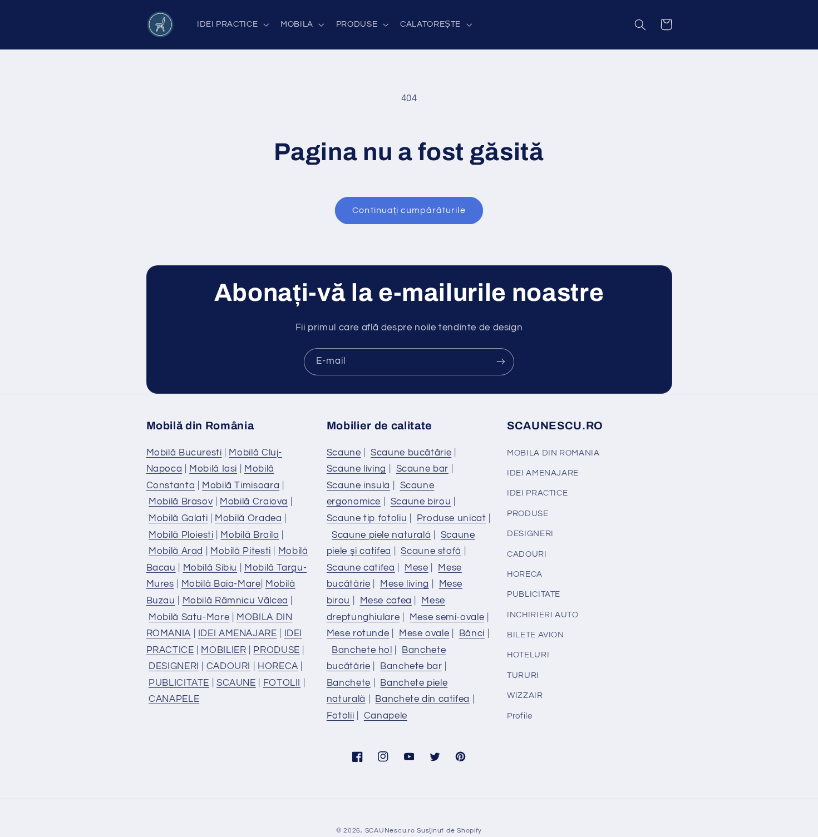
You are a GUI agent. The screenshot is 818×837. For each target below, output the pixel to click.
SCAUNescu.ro (390, 831)
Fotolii (340, 716)
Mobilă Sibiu (210, 568)
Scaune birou (421, 502)
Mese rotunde (358, 633)
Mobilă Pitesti (240, 551)
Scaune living (356, 469)
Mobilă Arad (176, 551)
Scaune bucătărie (411, 453)
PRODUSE (276, 650)
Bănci (472, 633)
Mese (416, 568)
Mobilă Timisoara (240, 486)
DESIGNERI (174, 666)
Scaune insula (358, 486)
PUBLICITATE (179, 683)
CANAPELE (174, 699)
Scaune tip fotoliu (367, 518)
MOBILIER (223, 650)
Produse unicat (451, 518)
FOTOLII (281, 683)
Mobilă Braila (249, 535)
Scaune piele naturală (381, 535)
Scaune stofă (431, 551)
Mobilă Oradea (248, 518)
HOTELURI (528, 655)
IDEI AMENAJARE (237, 633)
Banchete (349, 683)
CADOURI (228, 666)
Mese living (404, 584)
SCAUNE (236, 683)
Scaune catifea (361, 568)
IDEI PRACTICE (537, 493)
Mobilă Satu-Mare (189, 617)
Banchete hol (362, 650)
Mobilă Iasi (213, 469)
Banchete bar (411, 666)
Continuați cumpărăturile (408, 210)
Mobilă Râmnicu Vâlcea (235, 601)
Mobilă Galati (178, 518)
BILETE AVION (535, 635)
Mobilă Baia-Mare (221, 584)
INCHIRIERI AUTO (542, 615)
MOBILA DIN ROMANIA (553, 453)
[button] (231, 24)
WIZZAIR (525, 695)
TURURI (523, 675)
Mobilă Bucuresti (184, 453)
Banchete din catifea (422, 699)
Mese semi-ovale (447, 617)
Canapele (385, 716)
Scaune (344, 453)
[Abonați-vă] (501, 361)
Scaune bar (422, 469)
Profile (519, 716)
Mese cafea (386, 601)
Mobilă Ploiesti (181, 535)
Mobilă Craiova (254, 502)
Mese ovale (424, 633)
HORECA (278, 666)
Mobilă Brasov (181, 502)
